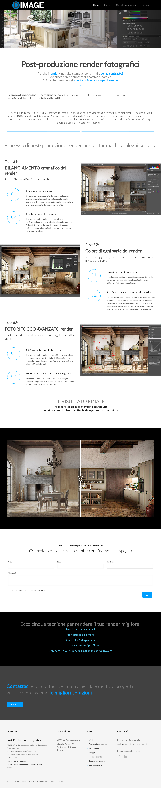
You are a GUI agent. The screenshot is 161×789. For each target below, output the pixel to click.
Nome (10, 562)
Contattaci (15, 704)
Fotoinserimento (95, 757)
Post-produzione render (98, 744)
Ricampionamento (96, 765)
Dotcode (60, 781)
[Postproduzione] (28, 5)
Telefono (110, 562)
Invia (147, 594)
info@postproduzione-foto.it (134, 744)
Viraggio (92, 752)
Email (59, 562)
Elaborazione (94, 748)
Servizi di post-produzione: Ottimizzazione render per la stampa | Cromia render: (24, 764)
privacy (43, 590)
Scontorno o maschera (97, 761)
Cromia (91, 740)
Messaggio (12, 573)
